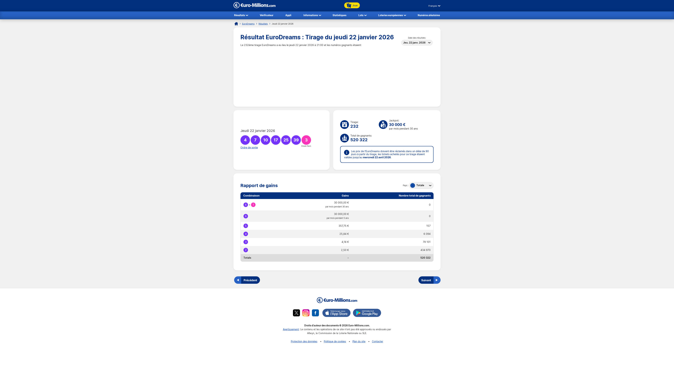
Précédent (250, 280)
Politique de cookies (335, 341)
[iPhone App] (336, 313)
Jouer (355, 5)
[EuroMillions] (254, 7)
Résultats (239, 15)
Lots (360, 15)
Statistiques (339, 15)
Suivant (426, 280)
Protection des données (304, 341)
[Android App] (367, 313)
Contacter (377, 341)
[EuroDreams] (236, 23)
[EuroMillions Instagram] (306, 313)
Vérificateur (266, 15)
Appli (288, 15)
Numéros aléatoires (429, 15)
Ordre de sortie (249, 147)
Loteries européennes (390, 15)
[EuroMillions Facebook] (315, 313)
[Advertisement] (337, 73)
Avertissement (291, 329)
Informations (310, 15)
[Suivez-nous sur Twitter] (296, 313)
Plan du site (358, 341)
